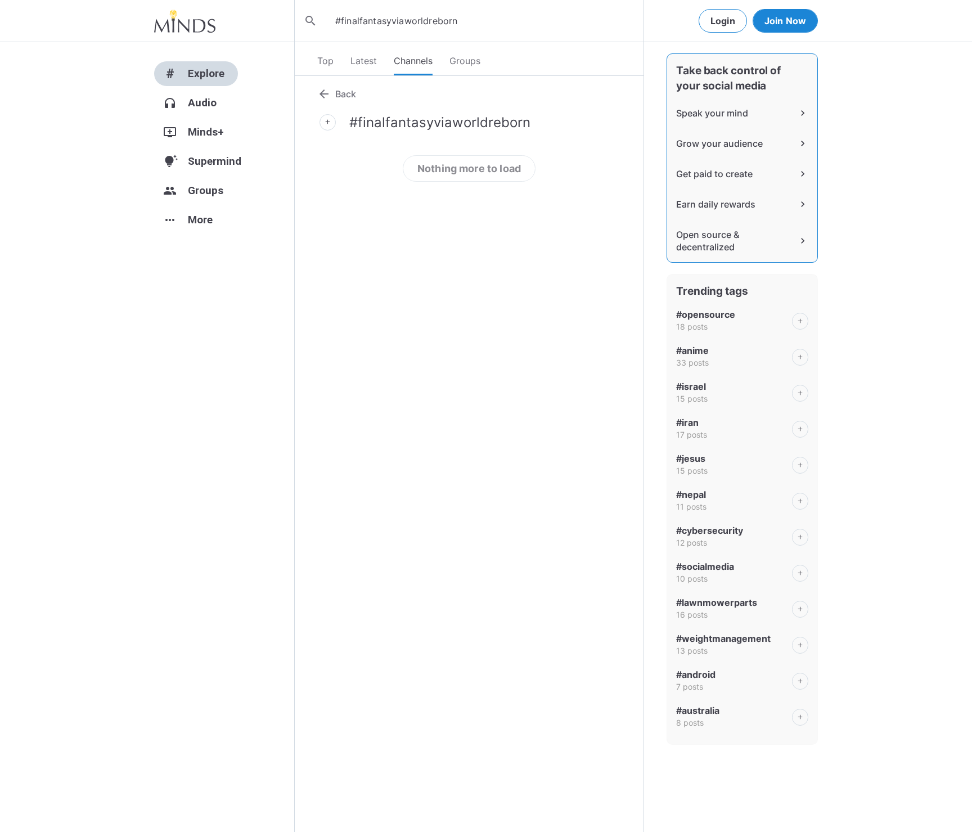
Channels (413, 60)
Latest (363, 60)
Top (325, 60)
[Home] (184, 21)
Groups (464, 60)
